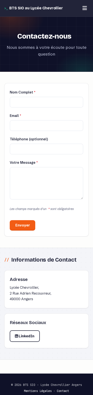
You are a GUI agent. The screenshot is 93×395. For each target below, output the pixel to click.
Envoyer (22, 225)
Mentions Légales (38, 391)
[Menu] (85, 8)
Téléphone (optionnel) (29, 139)
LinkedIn (26, 336)
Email (15, 115)
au (36, 8)
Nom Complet (22, 92)
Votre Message (24, 162)
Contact (63, 391)
